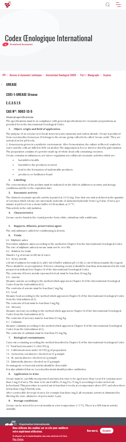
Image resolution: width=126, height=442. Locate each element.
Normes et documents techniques (26, 75)
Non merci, (92, 430)
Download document (21, 44)
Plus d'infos (18, 439)
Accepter (106, 430)
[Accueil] (8, 5)
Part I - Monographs (89, 75)
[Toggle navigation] (118, 4)
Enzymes (107, 75)
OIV (4, 75)
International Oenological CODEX (61, 75)
